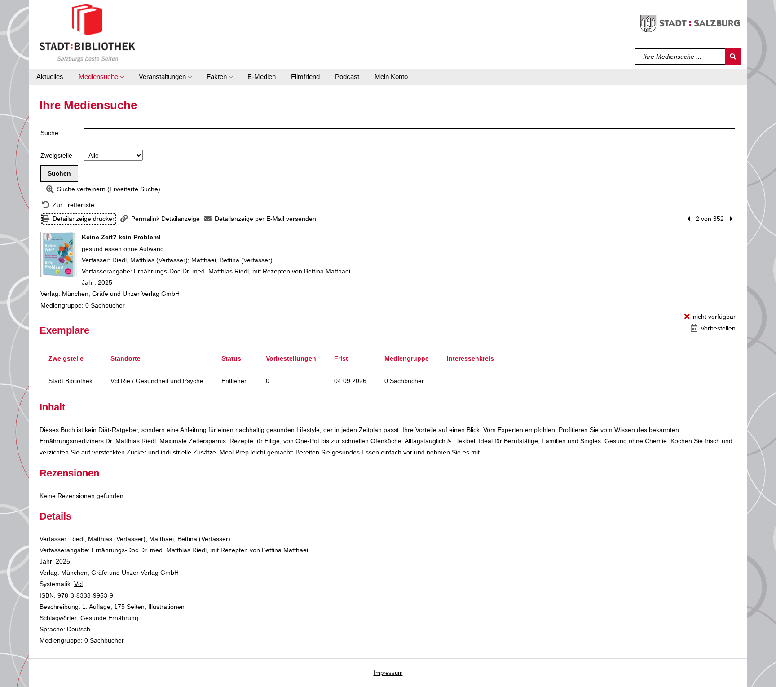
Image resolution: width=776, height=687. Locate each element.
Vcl (78, 583)
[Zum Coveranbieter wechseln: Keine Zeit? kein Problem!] (58, 254)
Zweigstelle (56, 155)
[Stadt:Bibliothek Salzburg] (87, 32)
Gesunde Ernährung (109, 617)
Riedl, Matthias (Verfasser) (150, 260)
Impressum (388, 672)
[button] (101, 77)
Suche (49, 133)
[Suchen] (733, 56)
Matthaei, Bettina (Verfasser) (232, 260)
